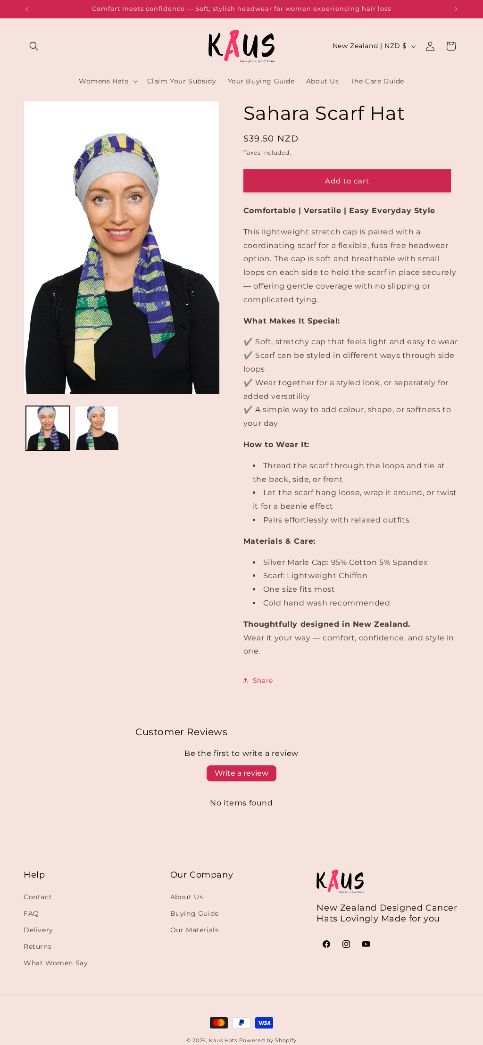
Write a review (241, 773)
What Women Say (56, 963)
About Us (186, 897)
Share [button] (263, 680)
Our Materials (194, 930)
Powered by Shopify (268, 1040)
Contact (38, 897)
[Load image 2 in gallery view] (96, 428)
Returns (37, 946)
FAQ (31, 913)
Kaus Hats (223, 1040)
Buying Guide (194, 913)
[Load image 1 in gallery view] (48, 428)
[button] (34, 46)
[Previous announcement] (27, 9)
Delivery (38, 930)
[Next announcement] (456, 9)
